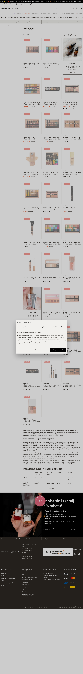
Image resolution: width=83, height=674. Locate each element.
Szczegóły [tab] (41, 326)
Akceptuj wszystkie (57, 350)
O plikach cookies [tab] (58, 326)
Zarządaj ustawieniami (41, 350)
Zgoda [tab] (24, 326)
